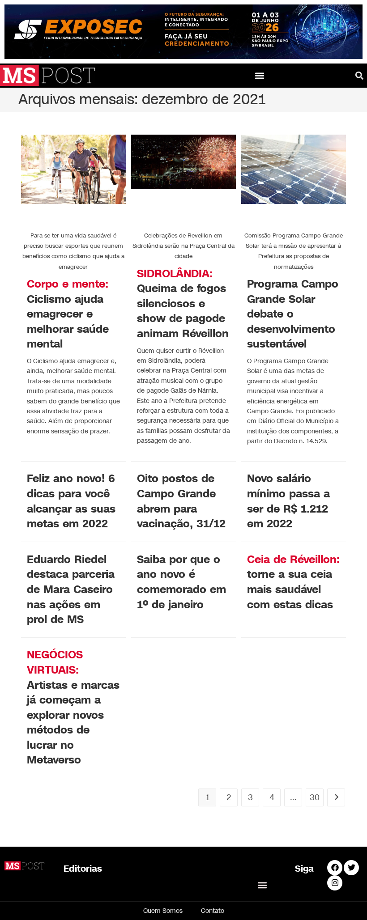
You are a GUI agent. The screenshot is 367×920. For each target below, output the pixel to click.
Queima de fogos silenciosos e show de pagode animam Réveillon (183, 303)
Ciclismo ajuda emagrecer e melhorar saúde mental (68, 314)
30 (315, 797)
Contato (212, 911)
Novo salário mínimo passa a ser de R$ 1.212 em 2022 (288, 501)
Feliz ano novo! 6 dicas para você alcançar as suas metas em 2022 (71, 501)
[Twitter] (351, 867)
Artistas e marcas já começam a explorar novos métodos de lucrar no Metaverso (73, 707)
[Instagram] (334, 882)
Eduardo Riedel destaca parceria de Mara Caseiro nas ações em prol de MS (71, 589)
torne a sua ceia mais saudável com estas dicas (293, 582)
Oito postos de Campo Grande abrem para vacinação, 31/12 (181, 501)
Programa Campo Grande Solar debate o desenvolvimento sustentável (292, 314)
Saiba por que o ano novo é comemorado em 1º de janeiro (181, 582)
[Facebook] (334, 867)
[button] (259, 75)
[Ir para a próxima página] (336, 797)
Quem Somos (163, 911)
